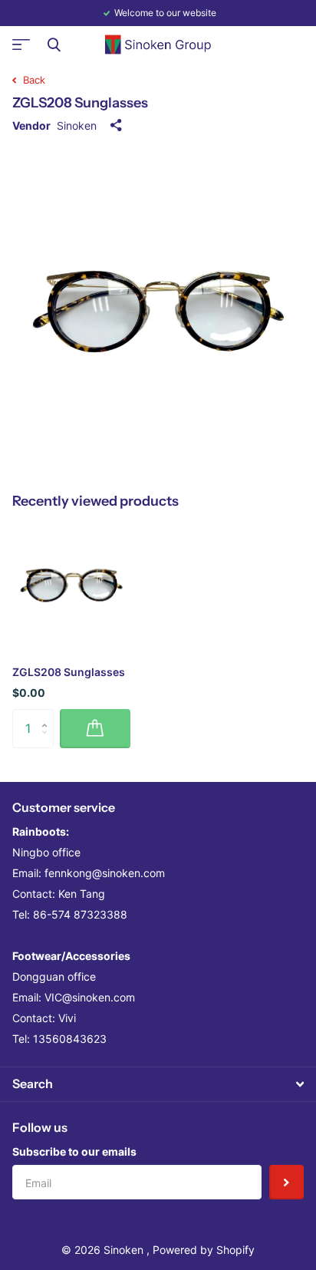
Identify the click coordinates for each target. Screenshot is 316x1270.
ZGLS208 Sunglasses (68, 671)
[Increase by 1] (48, 714)
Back (32, 80)
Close (53, 44)
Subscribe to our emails (74, 1151)
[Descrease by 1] (48, 741)
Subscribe (286, 1182)
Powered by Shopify (204, 1249)
